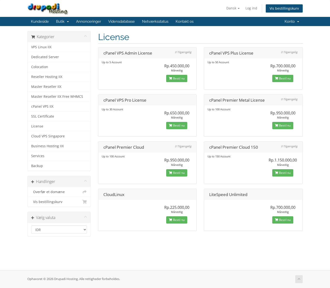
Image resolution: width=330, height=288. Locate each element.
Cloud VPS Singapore (48, 136)
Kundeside (40, 21)
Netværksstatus (155, 21)
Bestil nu (178, 78)
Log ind (251, 8)
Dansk (231, 8)
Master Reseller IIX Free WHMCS (57, 96)
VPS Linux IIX (41, 47)
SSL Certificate (42, 116)
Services (37, 156)
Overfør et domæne (48, 192)
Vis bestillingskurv (284, 8)
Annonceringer (88, 21)
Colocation (39, 67)
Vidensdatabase (121, 21)
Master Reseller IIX (46, 86)
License (37, 126)
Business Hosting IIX (47, 146)
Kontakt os (185, 21)
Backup (37, 166)
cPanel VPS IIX (42, 106)
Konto (291, 21)
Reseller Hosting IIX (46, 77)
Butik (61, 21)
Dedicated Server (45, 57)
